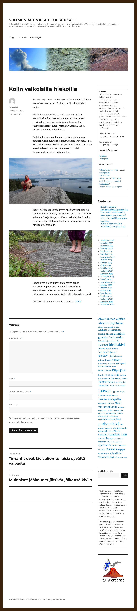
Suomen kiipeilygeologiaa (110, 187)
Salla (114, 428)
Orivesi (116, 410)
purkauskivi (108, 424)
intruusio (103, 352)
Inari (108, 348)
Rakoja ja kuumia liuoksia (111, 224)
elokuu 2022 (105, 291)
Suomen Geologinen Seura (110, 178)
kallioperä (121, 363)
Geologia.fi (104, 173)
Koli (20, 114)
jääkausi (101, 360)
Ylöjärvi (113, 457)
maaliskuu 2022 (107, 305)
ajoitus (120, 319)
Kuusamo (103, 385)
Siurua (117, 431)
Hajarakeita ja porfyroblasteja (112, 227)
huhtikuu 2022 (106, 302)
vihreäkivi (116, 453)
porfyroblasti (113, 416)
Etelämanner (114, 330)
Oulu (121, 410)
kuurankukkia (120, 382)
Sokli (124, 434)
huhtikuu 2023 (106, 274)
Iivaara (101, 348)
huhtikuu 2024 (106, 254)
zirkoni (120, 457)
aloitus (100, 327)
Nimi (12, 378)
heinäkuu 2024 (106, 249)
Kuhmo (102, 381)
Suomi (101, 438)
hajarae (108, 341)
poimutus (103, 416)
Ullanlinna (122, 445)
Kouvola (124, 379)
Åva (125, 457)
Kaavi (108, 360)
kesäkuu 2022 (106, 296)
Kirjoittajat (35, 37)
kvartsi (112, 386)
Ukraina (115, 445)
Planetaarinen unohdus (114, 413)
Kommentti (16, 338)
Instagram (103, 159)
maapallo (114, 399)
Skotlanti (102, 435)
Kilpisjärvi (119, 370)
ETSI (124, 475)
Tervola (119, 439)
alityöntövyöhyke (110, 323)
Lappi (122, 392)
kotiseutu (116, 378)
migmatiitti (102, 410)
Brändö (116, 327)
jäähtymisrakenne (115, 356)
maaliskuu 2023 (107, 277)
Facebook (103, 156)
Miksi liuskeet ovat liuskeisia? (113, 215)
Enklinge (102, 330)
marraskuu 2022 (107, 282)
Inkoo (115, 348)
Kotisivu (13, 405)
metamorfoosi (107, 406)
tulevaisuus (117, 442)
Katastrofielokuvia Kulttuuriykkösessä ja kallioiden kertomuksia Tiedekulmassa (114, 210)
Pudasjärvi (116, 419)
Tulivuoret (13, 107)
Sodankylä (114, 434)
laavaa (104, 390)
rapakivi (101, 428)
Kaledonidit (102, 364)
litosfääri (115, 395)
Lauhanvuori (104, 395)
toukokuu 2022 (106, 299)
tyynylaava (104, 445)
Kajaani (116, 359)
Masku (118, 403)
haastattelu (115, 337)
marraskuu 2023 (107, 257)
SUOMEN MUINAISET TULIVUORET (42, 20)
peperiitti (101, 413)
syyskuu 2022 (106, 288)
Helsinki (103, 344)
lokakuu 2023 (106, 260)
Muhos (110, 410)
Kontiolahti (106, 379)
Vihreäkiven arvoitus (108, 170)
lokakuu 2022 (106, 285)
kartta (114, 367)
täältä (78, 301)
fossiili (101, 334)
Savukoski (103, 431)
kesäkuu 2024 (106, 251)
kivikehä (123, 375)
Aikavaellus (104, 175)
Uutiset (110, 449)
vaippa (120, 449)
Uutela (101, 449)
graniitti (119, 333)
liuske (102, 399)
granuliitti (103, 337)
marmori (110, 403)
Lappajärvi (115, 392)
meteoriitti (121, 407)
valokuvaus (103, 453)
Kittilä (115, 374)
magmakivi (102, 403)
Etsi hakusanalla (105, 471)
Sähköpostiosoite (20, 392)
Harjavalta (115, 341)
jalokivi (113, 352)
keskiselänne (104, 371)
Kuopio (111, 382)
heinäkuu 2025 (106, 243)
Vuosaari (103, 457)
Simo (111, 431)
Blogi (11, 37)
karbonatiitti (104, 366)
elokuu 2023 (105, 265)
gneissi (109, 334)
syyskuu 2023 (106, 263)
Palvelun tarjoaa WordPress (53, 599)
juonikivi (103, 355)
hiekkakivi (13, 114)
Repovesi (108, 428)
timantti (102, 442)
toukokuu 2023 (106, 271)
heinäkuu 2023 (106, 268)
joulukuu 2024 (106, 246)
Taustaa (22, 37)
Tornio (110, 442)
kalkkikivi (111, 364)
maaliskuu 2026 (107, 240)
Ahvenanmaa (106, 319)
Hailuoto (101, 341)
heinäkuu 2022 (106, 293)
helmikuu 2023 (106, 279)
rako (121, 424)
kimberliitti (104, 375)
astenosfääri (108, 327)
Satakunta (122, 428)
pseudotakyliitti (104, 419)
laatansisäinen (121, 386)
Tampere (111, 438)
